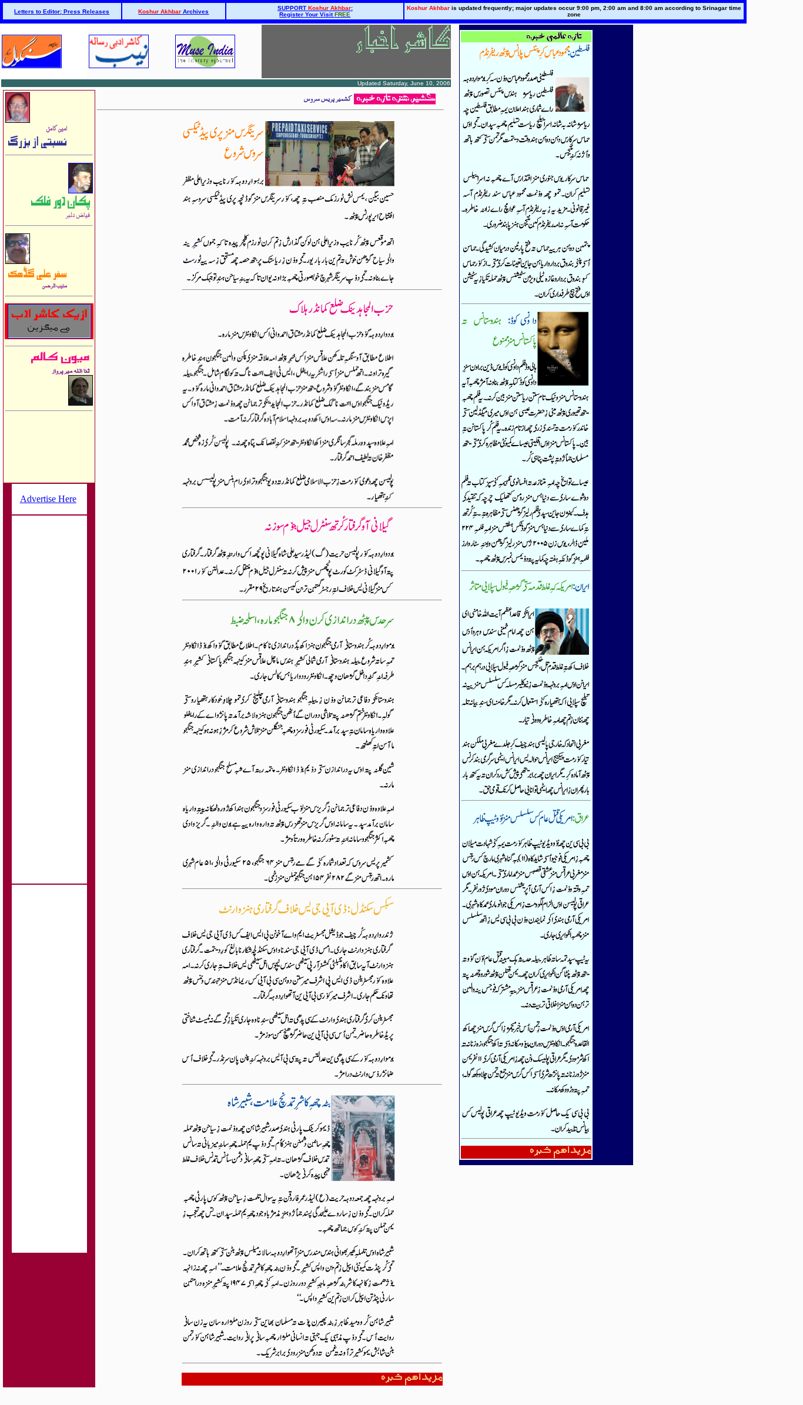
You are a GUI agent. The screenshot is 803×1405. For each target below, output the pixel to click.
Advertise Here (48, 499)
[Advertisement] (49, 694)
